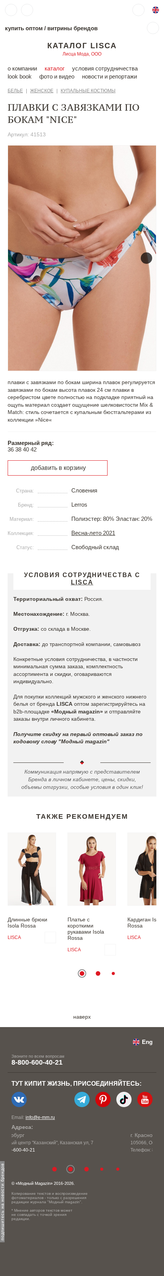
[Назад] (17, 258)
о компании (22, 68)
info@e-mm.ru (40, 1117)
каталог (54, 68)
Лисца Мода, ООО (82, 54)
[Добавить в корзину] (50, 937)
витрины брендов (72, 28)
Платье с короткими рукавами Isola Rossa (86, 928)
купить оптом (24, 28)
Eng (147, 1042)
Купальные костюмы (88, 90)
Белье (15, 90)
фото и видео (56, 76)
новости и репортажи (109, 76)
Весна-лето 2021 (93, 533)
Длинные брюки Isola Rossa (27, 922)
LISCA (14, 937)
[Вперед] (146, 258)
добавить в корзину (58, 468)
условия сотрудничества (105, 68)
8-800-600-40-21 (37, 1062)
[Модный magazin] (60, 10)
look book (20, 76)
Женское (41, 90)
